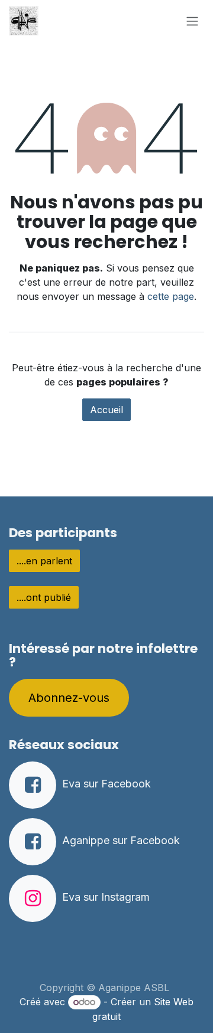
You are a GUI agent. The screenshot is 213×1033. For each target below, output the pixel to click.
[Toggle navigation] (192, 20)
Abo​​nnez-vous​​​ (68, 698)
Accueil (106, 410)
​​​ (44, 561)
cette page (170, 296)
